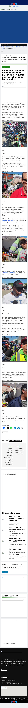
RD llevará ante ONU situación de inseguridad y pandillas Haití (16, 518)
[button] (14, 1)
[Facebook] (12, 4)
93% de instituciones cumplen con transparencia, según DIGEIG (17, 540)
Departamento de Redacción (10, 82)
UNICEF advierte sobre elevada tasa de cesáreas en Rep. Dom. (17, 529)
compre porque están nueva (10, 272)
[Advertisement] (14, 29)
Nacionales (6, 67)
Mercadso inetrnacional (15, 440)
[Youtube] (14, 4)
